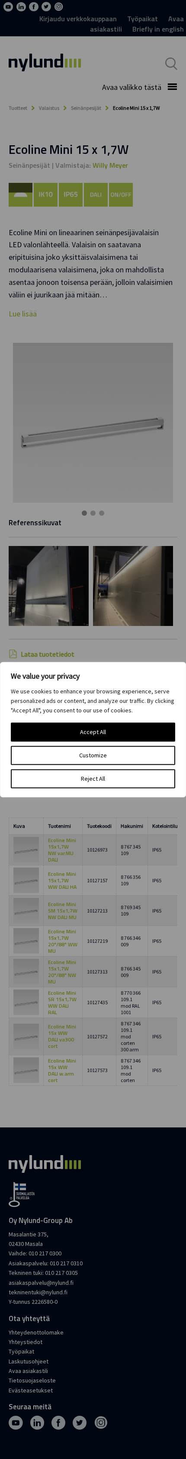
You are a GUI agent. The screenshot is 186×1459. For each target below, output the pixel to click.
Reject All (93, 778)
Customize (93, 755)
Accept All (93, 732)
